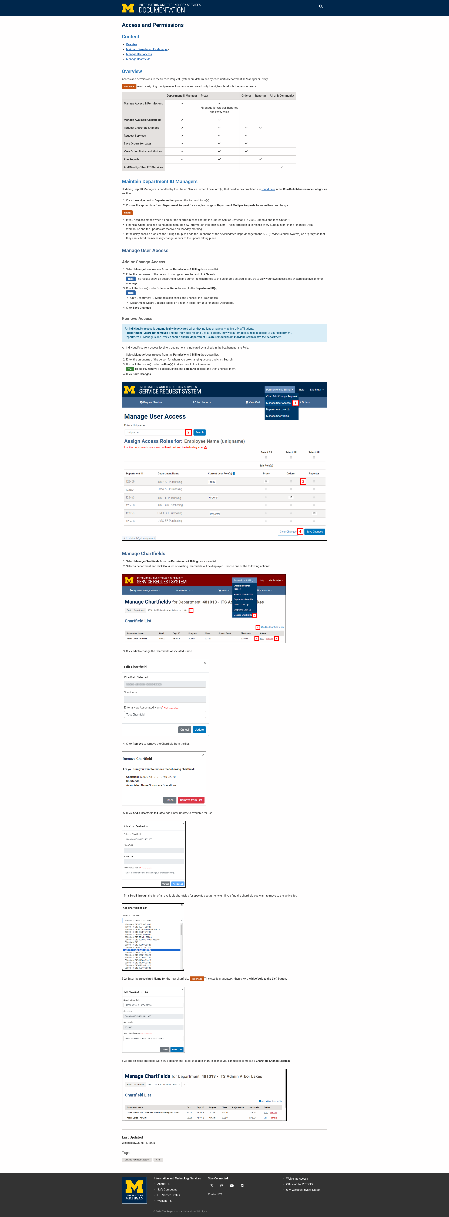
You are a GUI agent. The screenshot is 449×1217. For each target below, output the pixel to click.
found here (268, 189)
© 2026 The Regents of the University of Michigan (180, 1211)
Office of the (299, 1184)
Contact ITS (215, 1194)
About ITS (163, 1184)
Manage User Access (139, 54)
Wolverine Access (297, 1178)
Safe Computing (167, 1189)
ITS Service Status (168, 1195)
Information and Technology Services (177, 1178)
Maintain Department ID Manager (146, 49)
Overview (131, 44)
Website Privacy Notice (303, 1190)
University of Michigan (134, 1190)
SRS (158, 1159)
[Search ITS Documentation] (321, 6)
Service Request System (137, 1159)
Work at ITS (164, 1200)
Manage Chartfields (138, 59)
